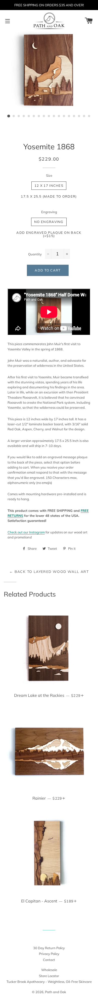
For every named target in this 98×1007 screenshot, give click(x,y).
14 (74, 116)
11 (59, 116)
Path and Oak (55, 992)
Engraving (49, 212)
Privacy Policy (49, 954)
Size (49, 175)
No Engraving (49, 222)
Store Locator (49, 976)
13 (69, 116)
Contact (49, 960)
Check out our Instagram (26, 532)
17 (89, 116)
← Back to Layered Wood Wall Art (49, 571)
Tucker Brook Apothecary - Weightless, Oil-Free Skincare (49, 982)
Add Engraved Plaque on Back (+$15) (48, 234)
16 (84, 116)
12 (64, 116)
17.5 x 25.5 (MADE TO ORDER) (49, 196)
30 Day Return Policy (49, 948)
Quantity (35, 254)
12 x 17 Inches (48, 186)
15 (79, 116)
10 (54, 116)
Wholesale (49, 970)
